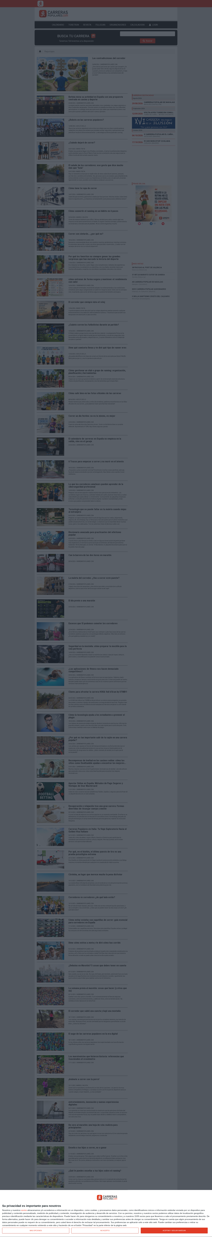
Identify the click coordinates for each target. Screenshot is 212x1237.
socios (24, 1210)
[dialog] (106, 1213)
